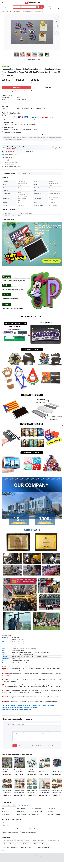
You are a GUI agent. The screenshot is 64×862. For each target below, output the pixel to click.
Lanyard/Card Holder (37, 811)
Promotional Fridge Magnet (24, 844)
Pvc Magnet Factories (53, 840)
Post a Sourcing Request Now (46, 745)
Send (15, 745)
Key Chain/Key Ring (37, 808)
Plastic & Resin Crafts (8, 829)
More (3, 850)
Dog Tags (49, 811)
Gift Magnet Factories (8, 840)
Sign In (4, 166)
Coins (3, 808)
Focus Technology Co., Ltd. (22, 855)
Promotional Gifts (16, 11)
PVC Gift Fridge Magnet (40, 844)
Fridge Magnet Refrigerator (27, 847)
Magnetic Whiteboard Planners (10, 832)
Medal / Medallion (21, 808)
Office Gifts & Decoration (22, 829)
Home (3, 11)
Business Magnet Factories (38, 840)
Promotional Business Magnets (28, 832)
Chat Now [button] (48, 87)
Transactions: (26, 151)
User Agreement (40, 855)
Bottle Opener (35, 814)
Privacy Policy (55, 855)
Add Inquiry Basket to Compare (32, 59)
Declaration (48, 855)
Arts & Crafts (8, 11)
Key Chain (34, 829)
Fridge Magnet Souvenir (8, 844)
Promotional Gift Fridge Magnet (10, 847)
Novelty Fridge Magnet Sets (46, 829)
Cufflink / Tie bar (5, 814)
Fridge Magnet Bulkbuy (43, 847)
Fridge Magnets (25, 11)
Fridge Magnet (20, 811)
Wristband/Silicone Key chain (24, 814)
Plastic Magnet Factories (23, 840)
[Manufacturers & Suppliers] (32, 2)
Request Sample (28, 91)
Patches (4, 811)
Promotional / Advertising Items (55, 814)
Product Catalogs (23, 805)
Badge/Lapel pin (51, 808)
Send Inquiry (16, 87)
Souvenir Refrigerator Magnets (36, 11)
